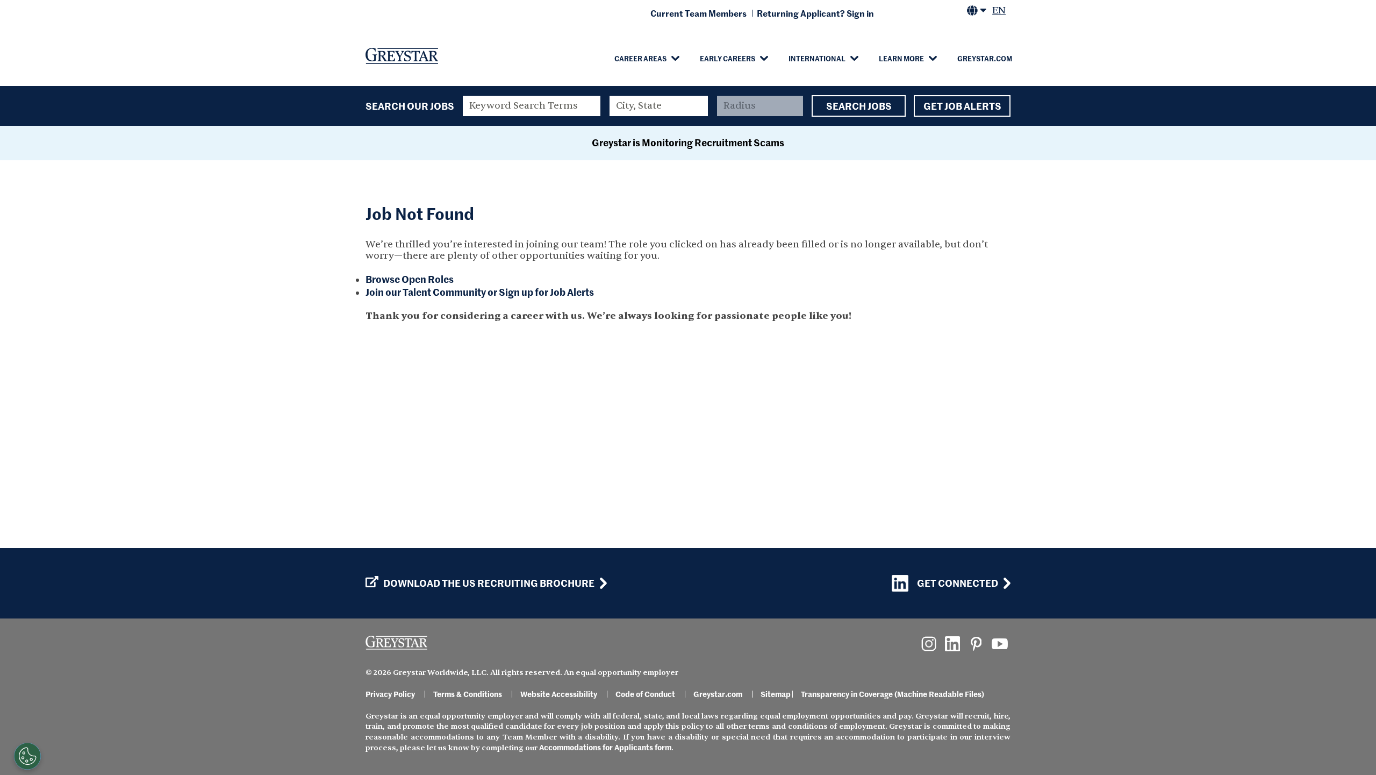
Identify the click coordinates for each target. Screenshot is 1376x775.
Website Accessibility (558, 693)
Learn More (901, 58)
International (817, 58)
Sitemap (776, 693)
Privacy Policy (390, 693)
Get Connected (957, 582)
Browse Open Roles (410, 279)
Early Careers (727, 58)
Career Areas (640, 58)
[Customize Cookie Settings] (27, 756)
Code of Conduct (645, 693)
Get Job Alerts (962, 105)
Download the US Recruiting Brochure (488, 583)
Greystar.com (984, 58)
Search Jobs (859, 105)
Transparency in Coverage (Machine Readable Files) (892, 693)
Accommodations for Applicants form (605, 747)
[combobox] (659, 106)
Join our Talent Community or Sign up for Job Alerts (480, 291)
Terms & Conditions (467, 693)
